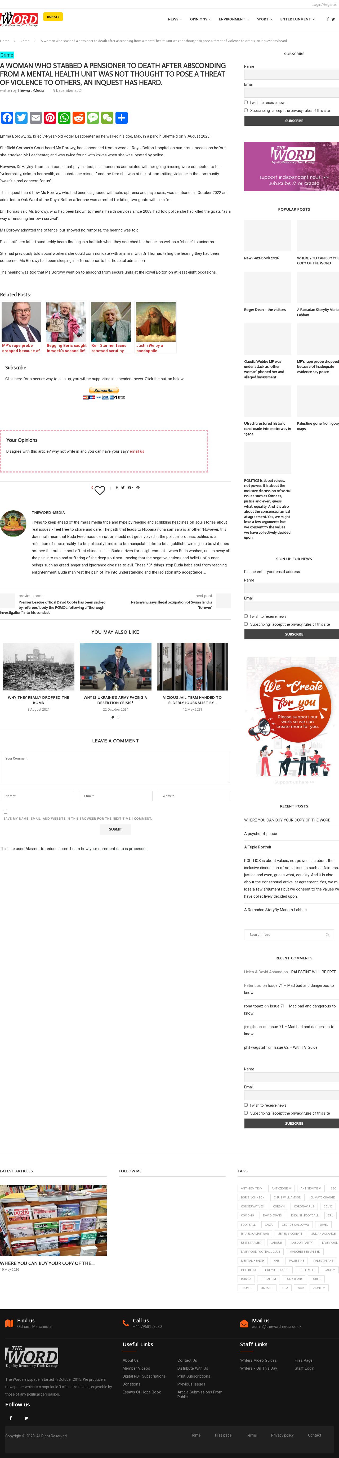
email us (137, 451)
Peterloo (248, 1270)
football (248, 1225)
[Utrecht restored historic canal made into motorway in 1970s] (267, 401)
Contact (314, 1435)
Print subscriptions (193, 1376)
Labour (276, 1242)
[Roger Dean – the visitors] (267, 287)
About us (131, 1360)
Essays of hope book (142, 1392)
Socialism (268, 1279)
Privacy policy (282, 1435)
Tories (316, 1279)
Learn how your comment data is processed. (109, 848)
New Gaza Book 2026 (261, 258)
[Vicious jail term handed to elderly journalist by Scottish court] (193, 667)
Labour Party (302, 1242)
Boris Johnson (253, 1197)
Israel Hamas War (255, 1234)
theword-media (30, 90)
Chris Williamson (287, 1197)
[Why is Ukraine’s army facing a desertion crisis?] (115, 667)
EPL (330, 1215)
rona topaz (253, 1006)
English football (305, 1215)
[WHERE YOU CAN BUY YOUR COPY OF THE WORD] (53, 1220)
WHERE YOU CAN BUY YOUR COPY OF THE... (47, 1263)
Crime (25, 41)
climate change (322, 1197)
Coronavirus (304, 1206)
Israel (323, 1225)
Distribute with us (192, 1368)
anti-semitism (251, 1188)
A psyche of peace (260, 833)
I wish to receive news (268, 103)
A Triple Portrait (257, 847)
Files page (304, 1360)
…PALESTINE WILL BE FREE (312, 972)
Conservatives (252, 1206)
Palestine (296, 1260)
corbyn (279, 1206)
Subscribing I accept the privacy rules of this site (290, 110)
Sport (263, 19)
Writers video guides (258, 1360)
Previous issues (191, 1384)
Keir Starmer (251, 1242)
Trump (246, 1288)
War (300, 1288)
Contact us (187, 1360)
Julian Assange (323, 1234)
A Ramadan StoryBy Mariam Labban (275, 909)
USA (285, 1288)
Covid (328, 1206)
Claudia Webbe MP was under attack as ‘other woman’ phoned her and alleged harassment (264, 369)
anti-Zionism (281, 1188)
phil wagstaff (255, 1047)
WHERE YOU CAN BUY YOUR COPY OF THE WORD (287, 820)
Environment (232, 19)
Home (4, 41)
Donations (131, 1384)
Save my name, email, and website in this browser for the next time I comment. (78, 818)
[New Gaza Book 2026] (267, 235)
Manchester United (304, 1251)
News (173, 19)
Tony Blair (293, 1279)
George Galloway (295, 1225)
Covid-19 (247, 1215)
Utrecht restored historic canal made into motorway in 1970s (267, 428)
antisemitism (311, 1188)
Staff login (304, 1368)
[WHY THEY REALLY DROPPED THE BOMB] (38, 667)
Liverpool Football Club (260, 1251)
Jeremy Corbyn (290, 1234)
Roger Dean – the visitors (265, 309)
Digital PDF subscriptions (144, 1376)
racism (329, 1270)
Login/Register (324, 4)
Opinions (198, 19)
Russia (246, 1279)
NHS (277, 1260)
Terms (251, 1435)
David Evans (272, 1215)
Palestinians (323, 1260)
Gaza (269, 1225)
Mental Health (252, 1260)
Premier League (277, 1270)
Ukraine (267, 1288)
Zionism (319, 1288)
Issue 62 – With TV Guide (296, 1047)
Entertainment (295, 19)
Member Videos (136, 1368)
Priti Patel (306, 1270)
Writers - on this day (258, 1368)
